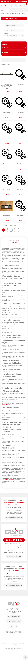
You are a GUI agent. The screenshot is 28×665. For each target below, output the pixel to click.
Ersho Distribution (10, 479)
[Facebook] (11, 626)
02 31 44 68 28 (7, 1)
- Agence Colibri (14, 644)
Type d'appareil (8, 28)
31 (18, 230)
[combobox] (14, 25)
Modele (6, 33)
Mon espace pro (23, 1)
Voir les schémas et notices (13, 517)
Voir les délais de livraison (13, 585)
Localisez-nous (15, 616)
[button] (12, 6)
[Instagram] (16, 626)
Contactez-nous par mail (13, 556)
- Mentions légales (22, 643)
